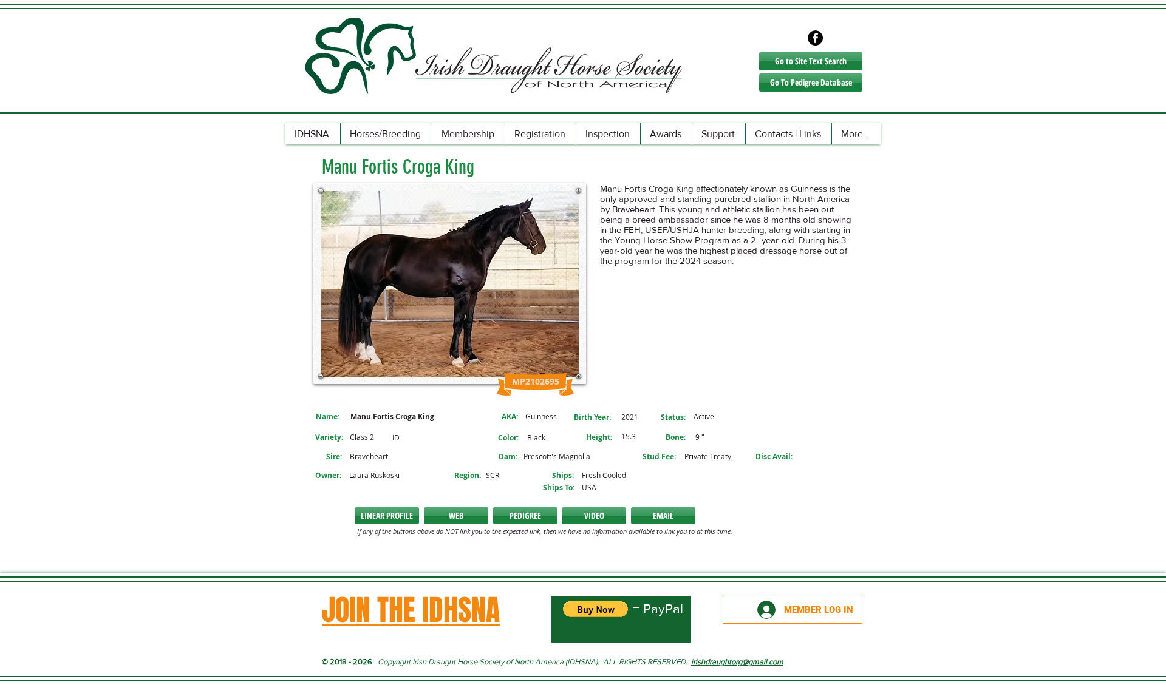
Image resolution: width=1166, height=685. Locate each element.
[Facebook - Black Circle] (815, 38)
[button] (594, 515)
